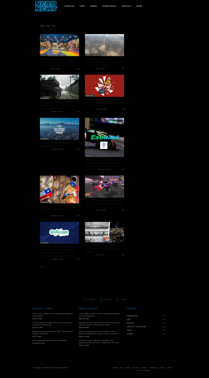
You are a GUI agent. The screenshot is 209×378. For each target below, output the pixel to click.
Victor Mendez (44, 68)
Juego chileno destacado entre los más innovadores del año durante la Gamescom (104, 203)
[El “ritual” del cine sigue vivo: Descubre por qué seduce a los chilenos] (104, 232)
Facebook (92, 299)
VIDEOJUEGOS (45, 98)
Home (42, 26)
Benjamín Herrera (46, 149)
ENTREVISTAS (90, 156)
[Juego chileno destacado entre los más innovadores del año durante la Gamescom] (104, 187)
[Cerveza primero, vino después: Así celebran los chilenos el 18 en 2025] (59, 189)
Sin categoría (89, 196)
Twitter (124, 299)
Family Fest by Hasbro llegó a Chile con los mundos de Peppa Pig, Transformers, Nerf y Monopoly (59, 62)
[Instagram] (101, 299)
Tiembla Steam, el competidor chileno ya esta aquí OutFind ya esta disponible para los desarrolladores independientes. (58, 251)
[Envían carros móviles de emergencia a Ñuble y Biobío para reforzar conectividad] (104, 45)
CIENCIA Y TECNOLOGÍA (93, 55)
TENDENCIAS (44, 202)
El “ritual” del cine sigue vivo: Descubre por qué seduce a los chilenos (102, 248)
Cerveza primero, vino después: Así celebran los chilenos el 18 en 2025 (59, 209)
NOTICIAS (43, 55)
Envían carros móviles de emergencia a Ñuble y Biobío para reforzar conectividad (103, 62)
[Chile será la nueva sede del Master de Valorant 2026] (59, 129)
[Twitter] (117, 299)
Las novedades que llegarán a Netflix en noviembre (49, 340)
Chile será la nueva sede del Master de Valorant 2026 (55, 144)
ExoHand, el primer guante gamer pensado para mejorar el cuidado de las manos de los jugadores (103, 163)
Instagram (108, 299)
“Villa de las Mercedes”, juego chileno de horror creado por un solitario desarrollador (57, 105)
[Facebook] (85, 299)
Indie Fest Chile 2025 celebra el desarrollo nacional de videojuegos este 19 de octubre (104, 102)
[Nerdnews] (45, 6)
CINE (87, 241)
